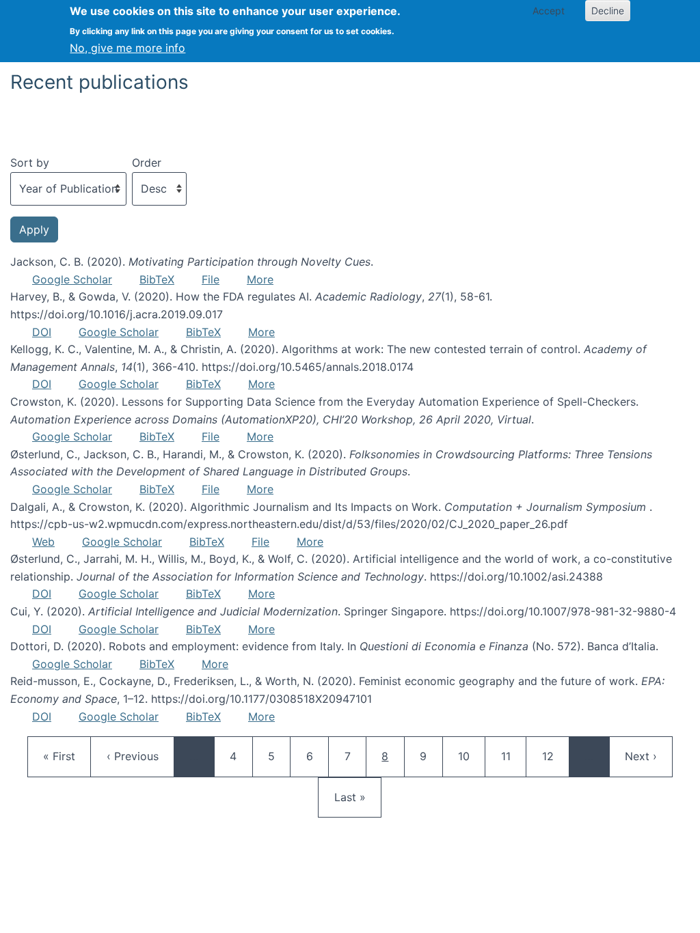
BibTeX (156, 279)
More (260, 279)
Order (146, 162)
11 (513, 756)
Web (43, 541)
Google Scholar (72, 279)
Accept (549, 10)
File (210, 279)
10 (470, 756)
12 (554, 756)
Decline (607, 10)
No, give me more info (127, 48)
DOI (41, 332)
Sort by (29, 162)
